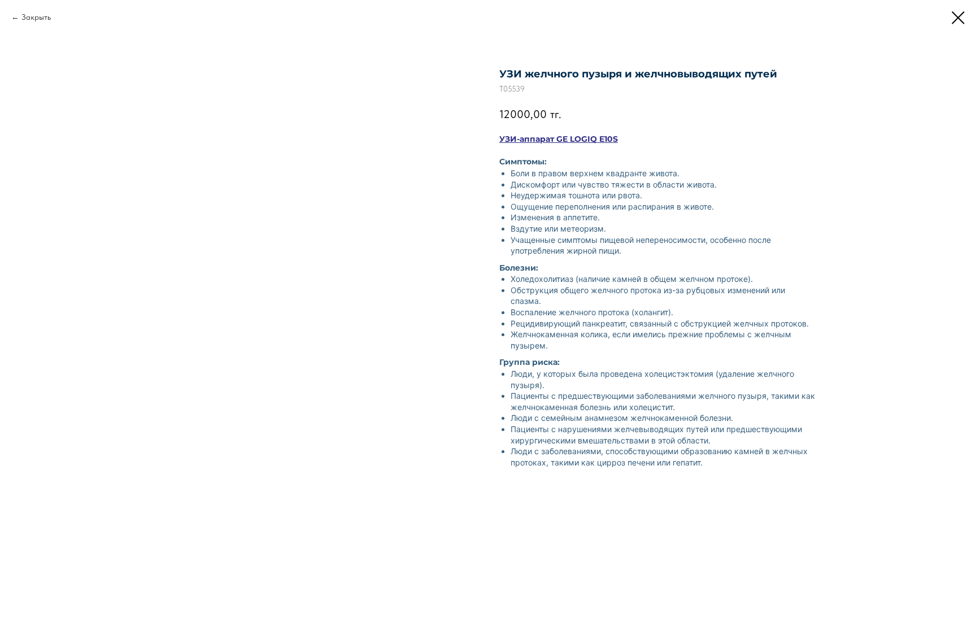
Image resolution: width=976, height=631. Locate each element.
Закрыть (36, 16)
